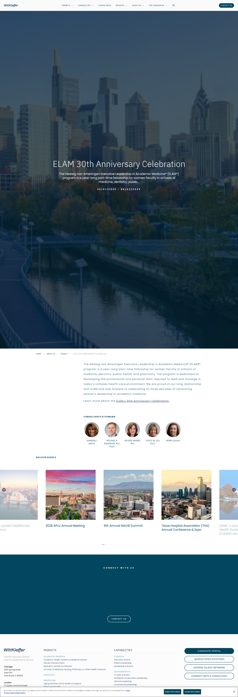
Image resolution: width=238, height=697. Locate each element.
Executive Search (122, 660)
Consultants (105, 5)
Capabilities (84, 5)
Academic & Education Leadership (130, 678)
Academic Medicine (54, 656)
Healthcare (50, 680)
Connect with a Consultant (209, 676)
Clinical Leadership (123, 681)
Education (49, 675)
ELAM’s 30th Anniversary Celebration (142, 401)
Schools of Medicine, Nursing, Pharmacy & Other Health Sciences (75, 669)
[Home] (11, 5)
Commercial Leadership (125, 684)
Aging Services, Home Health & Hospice (62, 683)
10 (135, 545)
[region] (119, 692)
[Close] (234, 691)
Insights (120, 5)
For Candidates (156, 5)
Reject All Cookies (172, 692)
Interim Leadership (123, 663)
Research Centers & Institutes (58, 666)
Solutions (119, 656)
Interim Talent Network (209, 667)
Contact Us (226, 5)
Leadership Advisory (123, 666)
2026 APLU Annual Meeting (63, 526)
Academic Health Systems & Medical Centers (65, 660)
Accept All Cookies (192, 692)
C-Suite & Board (122, 675)
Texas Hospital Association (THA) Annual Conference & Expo (184, 528)
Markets (66, 5)
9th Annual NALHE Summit (121, 526)
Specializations (122, 671)
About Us (136, 5)
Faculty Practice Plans (54, 663)
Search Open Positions (209, 659)
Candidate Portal (209, 651)
